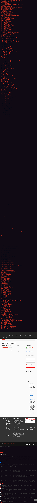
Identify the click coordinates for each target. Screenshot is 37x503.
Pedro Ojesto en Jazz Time (4, 318)
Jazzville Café (2, 219)
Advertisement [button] (2, 495)
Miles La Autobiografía (4, 139)
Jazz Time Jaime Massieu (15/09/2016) (6, 136)
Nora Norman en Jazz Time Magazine (5, 58)
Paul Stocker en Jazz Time (4, 308)
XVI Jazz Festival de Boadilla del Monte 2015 (6, 230)
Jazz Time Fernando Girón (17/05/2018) (6, 22)
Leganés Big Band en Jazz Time (5, 112)
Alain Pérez (14, 420)
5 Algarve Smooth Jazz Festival (5, 5)
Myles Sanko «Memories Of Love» (5, 10)
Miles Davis (17, 434)
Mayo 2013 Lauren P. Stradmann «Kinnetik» (6, 323)
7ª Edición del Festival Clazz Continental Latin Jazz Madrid (8, 87)
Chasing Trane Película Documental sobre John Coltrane (8, 99)
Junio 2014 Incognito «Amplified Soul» (6, 278)
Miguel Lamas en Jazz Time (4, 125)
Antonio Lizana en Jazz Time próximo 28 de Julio (7, 249)
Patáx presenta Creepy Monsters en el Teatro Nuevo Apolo (9, 68)
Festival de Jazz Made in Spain (5, 3)
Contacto (29, 335)
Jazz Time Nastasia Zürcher (4, 134)
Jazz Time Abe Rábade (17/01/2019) (5, 28)
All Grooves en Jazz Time (4, 148)
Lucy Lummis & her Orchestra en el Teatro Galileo (7, 213)
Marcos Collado (15, 433)
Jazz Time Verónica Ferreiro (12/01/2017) (6, 111)
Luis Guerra (22, 432)
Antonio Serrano (15, 421)
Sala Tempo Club (3, 232)
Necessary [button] (1, 461)
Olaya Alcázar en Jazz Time (4, 105)
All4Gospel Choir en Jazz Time (5, 73)
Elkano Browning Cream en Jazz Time (6, 294)
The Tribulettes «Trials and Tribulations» (6, 229)
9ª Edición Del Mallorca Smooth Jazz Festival (6, 1)
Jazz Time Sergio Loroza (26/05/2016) (6, 143)
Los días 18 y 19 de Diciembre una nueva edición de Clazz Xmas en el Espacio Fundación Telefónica (14, 210)
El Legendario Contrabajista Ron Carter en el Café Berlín (8, 33)
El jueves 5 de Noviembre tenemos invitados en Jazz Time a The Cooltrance (11, 235)
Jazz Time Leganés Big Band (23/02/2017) (6, 107)
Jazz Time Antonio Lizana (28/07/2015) (6, 250)
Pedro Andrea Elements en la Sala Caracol (6, 149)
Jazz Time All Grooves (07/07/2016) (5, 138)
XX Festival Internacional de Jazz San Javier (6, 79)
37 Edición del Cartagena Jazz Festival (6, 76)
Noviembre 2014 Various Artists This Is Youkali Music (8, 271)
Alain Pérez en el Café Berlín (4, 208)
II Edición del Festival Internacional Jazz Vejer (7, 89)
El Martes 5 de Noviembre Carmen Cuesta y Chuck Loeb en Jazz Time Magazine (11, 320)
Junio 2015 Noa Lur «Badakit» (4, 254)
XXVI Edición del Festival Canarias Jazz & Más (7, 81)
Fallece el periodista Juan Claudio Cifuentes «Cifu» (7, 264)
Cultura (25, 335)
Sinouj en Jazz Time (3, 285)
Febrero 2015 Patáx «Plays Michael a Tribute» (6, 266)
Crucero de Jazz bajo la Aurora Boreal (6, 34)
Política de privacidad (32, 427)
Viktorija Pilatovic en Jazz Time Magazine (6, 35)
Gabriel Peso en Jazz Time (4, 310)
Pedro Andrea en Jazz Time (4, 312)
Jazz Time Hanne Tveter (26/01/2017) (6, 109)
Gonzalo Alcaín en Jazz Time (4, 66)
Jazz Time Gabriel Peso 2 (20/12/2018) (6, 30)
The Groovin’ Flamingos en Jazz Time (6, 108)
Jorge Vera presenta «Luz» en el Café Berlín (7, 131)
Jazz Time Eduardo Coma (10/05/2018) (6, 21)
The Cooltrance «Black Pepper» (5, 243)
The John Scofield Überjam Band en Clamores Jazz (7, 84)
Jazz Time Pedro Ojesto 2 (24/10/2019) (6, 13)
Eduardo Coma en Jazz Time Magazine (6, 56)
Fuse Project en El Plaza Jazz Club (5, 129)
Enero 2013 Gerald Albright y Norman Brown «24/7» (7, 327)
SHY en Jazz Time (3, 77)
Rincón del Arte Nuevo (4, 222)
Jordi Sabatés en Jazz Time (4, 101)
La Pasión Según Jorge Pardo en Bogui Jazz (6, 100)
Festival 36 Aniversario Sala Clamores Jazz (6, 83)
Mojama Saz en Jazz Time (4, 233)
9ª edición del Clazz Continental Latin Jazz (6, 31)
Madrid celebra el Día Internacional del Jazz (6, 61)
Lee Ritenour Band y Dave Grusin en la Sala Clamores (8, 85)
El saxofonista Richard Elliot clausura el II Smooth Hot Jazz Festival (9, 37)
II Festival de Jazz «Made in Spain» (5, 57)
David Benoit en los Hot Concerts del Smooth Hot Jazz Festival (9, 40)
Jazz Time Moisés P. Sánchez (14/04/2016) (6, 147)
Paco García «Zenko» (3, 282)
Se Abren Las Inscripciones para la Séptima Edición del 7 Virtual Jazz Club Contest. (12, 4)
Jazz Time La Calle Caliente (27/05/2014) (6, 279)
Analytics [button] (1, 491)
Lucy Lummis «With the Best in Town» (6, 274)
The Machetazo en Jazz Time (5, 72)
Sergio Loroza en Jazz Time (4, 156)
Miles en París (3, 16)
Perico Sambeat (17, 437)
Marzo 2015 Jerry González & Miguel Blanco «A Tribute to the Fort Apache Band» (11, 265)
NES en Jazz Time (3, 133)
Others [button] (1, 499)
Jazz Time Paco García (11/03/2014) (5, 295)
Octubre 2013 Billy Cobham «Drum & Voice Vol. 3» (7, 321)
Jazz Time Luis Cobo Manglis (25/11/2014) (6, 268)
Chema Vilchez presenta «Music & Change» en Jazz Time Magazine (9, 88)
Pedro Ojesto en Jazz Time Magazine (6, 19)
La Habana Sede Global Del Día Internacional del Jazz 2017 (8, 96)
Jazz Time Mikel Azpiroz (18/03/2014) (6, 293)
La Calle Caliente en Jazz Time (5, 280)
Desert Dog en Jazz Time (4, 130)
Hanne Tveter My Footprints (4, 104)
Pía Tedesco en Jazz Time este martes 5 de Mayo (7, 258)
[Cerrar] (1, 452)
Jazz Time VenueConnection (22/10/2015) (6, 238)
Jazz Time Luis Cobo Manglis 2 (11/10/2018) (6, 48)
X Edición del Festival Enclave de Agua (6, 80)
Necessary (2, 462)
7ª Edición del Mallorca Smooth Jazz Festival (6, 65)
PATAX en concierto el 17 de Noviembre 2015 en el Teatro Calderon (9, 242)
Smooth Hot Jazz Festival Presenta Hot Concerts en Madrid (9, 51)
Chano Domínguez (16, 423)
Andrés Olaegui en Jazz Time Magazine (6, 43)
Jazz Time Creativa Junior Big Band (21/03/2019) (7, 25)
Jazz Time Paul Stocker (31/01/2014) (5, 305)
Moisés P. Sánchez (21, 434)
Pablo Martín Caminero (16, 435)
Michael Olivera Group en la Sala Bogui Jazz (6, 127)
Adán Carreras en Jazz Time (4, 141)
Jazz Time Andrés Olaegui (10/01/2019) (6, 29)
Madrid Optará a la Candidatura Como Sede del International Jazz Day (10, 15)
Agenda (13, 335)
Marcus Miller (18, 433)
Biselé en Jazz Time (3, 272)
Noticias (6, 335)
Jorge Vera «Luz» (3, 64)
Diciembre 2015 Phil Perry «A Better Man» (6, 217)
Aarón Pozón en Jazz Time (4, 102)
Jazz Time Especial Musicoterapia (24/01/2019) (7, 27)
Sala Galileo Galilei (3, 221)
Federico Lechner (19, 424)
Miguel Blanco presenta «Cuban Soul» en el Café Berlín (8, 214)
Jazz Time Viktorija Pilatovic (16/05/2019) (6, 24)
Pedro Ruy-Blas (18, 436)
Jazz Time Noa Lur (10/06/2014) (5, 276)
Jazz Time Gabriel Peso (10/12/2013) (5, 309)
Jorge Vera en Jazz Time (4, 135)
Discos (17, 335)
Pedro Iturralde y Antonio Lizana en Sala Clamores (7, 212)
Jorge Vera (19, 432)
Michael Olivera (22, 433)
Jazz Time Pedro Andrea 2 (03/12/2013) (6, 311)
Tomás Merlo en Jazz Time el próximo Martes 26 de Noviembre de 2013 (10, 314)
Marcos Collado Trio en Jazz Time (5, 303)
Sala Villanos (2, 154)
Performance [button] (2, 487)
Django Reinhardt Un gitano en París (5, 144)
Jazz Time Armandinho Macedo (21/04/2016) (7, 145)
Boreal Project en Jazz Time (4, 128)
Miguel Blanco (14, 434)
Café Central (2, 225)
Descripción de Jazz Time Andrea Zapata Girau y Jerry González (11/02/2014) (11, 300)
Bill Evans (17, 422)
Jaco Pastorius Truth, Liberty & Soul (6, 103)
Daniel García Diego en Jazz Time (5, 150)
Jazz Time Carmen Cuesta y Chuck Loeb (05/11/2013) (8, 319)
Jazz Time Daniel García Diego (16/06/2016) (6, 140)
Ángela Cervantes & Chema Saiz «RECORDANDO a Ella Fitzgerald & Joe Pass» (11, 248)
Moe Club (2, 223)
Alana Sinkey (17, 420)
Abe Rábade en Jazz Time (4, 42)
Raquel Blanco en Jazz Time (4, 283)
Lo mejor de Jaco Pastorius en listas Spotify (7, 228)
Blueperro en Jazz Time (4, 298)
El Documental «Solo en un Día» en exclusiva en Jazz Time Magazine (10, 32)
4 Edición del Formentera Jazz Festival (6, 54)
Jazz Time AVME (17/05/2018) (4, 23)
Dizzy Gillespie (15, 424)
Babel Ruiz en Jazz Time (4, 307)
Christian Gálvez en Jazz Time (5, 74)
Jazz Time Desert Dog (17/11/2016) (5, 116)
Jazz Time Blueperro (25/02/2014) (5, 297)
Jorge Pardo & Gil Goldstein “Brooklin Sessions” (7, 12)
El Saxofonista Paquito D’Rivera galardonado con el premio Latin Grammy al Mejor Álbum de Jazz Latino (14, 231)
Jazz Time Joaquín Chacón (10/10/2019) (6, 17)
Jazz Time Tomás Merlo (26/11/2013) (5, 313)
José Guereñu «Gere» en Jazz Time (5, 275)
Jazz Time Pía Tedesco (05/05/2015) (5, 257)
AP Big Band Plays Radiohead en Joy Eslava (6, 93)
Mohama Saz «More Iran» (4, 244)
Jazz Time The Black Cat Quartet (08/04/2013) (7, 287)
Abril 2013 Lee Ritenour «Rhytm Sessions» (6, 324)
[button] (30, 377)
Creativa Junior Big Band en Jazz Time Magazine (7, 39)
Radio (10, 335)
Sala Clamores (3, 226)
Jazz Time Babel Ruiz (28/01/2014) (5, 306)
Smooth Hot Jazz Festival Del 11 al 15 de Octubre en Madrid (8, 78)
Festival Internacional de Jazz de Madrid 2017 (7, 75)
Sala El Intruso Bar (3, 227)
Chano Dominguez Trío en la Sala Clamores (6, 216)
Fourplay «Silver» (3, 220)
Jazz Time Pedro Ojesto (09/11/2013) (5, 316)
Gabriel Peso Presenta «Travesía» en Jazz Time (7, 44)
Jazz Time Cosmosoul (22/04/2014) (5, 286)
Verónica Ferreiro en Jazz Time (5, 120)
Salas (21, 335)
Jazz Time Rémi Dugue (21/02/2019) (5, 26)
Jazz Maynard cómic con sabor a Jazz (6, 126)
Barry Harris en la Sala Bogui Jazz (5, 94)
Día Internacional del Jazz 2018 (5, 62)
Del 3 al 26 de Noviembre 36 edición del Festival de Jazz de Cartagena (10, 142)
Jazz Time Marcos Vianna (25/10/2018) (6, 45)
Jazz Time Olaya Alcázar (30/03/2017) (6, 98)
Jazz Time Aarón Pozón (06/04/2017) (6, 95)
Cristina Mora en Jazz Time (4, 123)
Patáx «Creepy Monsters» (4, 67)
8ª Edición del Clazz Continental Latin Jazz (6, 52)
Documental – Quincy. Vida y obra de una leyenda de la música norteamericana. (11, 7)
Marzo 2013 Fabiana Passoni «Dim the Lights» (6, 325)
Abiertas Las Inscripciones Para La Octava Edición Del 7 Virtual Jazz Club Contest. (11, 0)
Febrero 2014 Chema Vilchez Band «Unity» (6, 304)
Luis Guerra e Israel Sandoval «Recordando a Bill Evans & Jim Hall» (9, 246)
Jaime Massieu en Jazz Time (4, 146)
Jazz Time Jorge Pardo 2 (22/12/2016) (6, 114)
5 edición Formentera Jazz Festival (5, 36)
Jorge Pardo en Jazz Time (4, 122)
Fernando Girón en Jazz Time (5, 55)
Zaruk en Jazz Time (3, 119)
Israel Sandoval (20, 425)
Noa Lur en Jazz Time (3, 277)
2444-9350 (34, 444)
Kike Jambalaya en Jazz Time (4, 328)
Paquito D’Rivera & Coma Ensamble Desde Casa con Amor (8, 14)
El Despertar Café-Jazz (4, 224)
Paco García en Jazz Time (4, 296)
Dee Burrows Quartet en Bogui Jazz (5, 113)
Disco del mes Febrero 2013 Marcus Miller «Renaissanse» (8, 326)
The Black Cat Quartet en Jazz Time (5, 288)
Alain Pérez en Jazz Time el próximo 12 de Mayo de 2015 (8, 256)
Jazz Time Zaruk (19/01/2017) (4, 110)
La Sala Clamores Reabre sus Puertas (6, 11)
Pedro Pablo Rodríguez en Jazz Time (6, 70)
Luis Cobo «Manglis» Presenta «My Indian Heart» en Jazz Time (9, 49)
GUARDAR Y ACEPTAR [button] (2, 502)
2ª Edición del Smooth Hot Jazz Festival (6, 38)
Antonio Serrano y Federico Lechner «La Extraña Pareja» (8, 262)
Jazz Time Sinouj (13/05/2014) (5, 284)
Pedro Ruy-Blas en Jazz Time (5, 290)
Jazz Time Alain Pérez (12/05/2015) (5, 255)
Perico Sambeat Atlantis (4, 2)
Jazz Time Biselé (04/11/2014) (4, 269)
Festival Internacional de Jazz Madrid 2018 (6, 46)
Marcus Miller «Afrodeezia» (4, 259)
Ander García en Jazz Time (4, 69)
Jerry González (20, 429)
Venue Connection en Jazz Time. (5, 239)
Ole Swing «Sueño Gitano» (4, 245)
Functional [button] (1, 483)
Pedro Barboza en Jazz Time (4, 59)
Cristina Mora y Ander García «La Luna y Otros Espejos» (8, 247)
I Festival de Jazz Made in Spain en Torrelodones (7, 90)
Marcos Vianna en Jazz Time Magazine (6, 47)
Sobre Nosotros (5, 337)
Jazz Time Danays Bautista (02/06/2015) (6, 252)
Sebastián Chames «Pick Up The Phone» (6, 234)
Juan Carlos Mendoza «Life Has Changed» (6, 9)
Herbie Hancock (16, 425)
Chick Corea (19, 423)
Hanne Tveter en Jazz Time (4, 117)
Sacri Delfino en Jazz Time (4, 292)
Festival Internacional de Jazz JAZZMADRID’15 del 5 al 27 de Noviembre (10, 240)
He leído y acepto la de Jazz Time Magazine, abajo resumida (30, 364)
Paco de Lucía (20, 435)
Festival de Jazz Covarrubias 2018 (5, 53)
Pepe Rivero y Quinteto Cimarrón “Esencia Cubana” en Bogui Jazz (9, 215)
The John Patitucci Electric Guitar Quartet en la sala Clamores (9, 91)
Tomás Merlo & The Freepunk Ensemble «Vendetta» (8, 270)
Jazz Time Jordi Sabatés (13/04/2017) (6, 92)
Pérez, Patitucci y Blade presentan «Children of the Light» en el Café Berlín (11, 60)
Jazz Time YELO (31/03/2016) (4, 152)
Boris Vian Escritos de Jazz (4, 158)
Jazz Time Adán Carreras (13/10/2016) (6, 132)
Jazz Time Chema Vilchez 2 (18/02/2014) (6, 299)
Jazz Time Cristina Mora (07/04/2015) (6, 260)
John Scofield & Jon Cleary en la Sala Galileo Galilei (7, 18)
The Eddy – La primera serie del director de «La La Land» (8, 6)
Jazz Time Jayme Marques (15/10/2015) (6, 241)
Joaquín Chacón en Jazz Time (5, 20)
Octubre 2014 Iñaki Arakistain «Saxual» (6, 273)
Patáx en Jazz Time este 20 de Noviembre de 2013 (7, 315)
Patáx (16, 436)
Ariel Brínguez (19, 421)
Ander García (20, 420)
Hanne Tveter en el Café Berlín (5, 106)
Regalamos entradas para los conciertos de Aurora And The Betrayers (10, 124)
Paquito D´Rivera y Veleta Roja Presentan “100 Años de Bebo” (9, 50)
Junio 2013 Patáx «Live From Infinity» (5, 322)
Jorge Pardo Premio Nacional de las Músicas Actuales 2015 (8, 237)
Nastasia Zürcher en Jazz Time (5, 63)
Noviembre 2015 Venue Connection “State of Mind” (7, 236)
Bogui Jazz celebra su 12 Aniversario (5, 86)
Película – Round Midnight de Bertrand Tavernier (7, 8)
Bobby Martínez (20, 422)
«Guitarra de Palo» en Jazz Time (5, 301)
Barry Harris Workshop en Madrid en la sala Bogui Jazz (8, 97)
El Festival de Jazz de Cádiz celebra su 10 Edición (7, 82)
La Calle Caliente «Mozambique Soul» (6, 251)
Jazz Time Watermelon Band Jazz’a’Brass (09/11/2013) (8, 317)
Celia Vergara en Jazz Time (4, 137)
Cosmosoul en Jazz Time (4, 267)
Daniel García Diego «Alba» (4, 218)
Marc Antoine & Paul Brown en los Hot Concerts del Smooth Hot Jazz (10, 41)
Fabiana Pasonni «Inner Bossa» (5, 263)
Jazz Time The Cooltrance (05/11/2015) (6, 206)
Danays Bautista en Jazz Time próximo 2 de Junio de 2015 (8, 253)
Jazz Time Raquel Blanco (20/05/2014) (6, 281)
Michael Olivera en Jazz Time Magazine (6, 71)
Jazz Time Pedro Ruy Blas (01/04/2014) (6, 289)
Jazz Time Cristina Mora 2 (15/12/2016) (6, 115)
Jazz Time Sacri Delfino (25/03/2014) (6, 291)
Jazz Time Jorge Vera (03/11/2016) (5, 121)
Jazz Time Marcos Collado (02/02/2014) (6, 302)
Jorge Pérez (16, 432)
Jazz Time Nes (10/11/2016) (4, 118)
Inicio (2, 335)
